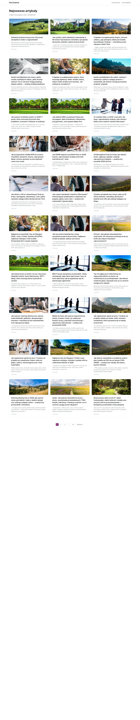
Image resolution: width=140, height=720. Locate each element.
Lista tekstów (116, 2)
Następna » (80, 424)
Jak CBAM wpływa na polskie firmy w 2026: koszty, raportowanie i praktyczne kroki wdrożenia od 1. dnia (69, 157)
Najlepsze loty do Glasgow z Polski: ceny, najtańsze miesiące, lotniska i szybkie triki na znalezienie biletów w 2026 (69, 360)
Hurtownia (14, 2)
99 (73, 424)
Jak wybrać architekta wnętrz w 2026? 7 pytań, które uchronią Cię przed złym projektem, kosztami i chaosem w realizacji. (28, 119)
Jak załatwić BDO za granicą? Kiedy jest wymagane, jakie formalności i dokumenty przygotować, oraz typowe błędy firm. (68, 119)
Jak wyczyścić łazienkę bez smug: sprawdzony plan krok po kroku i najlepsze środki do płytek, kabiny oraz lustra (68, 236)
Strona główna (126, 2)
